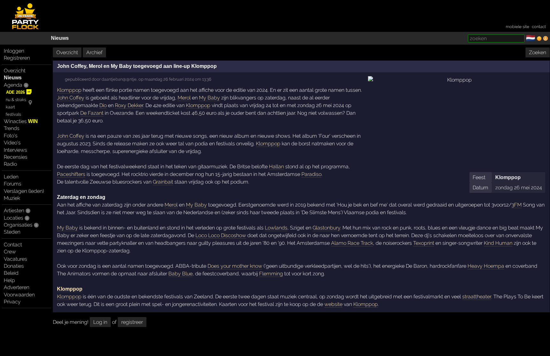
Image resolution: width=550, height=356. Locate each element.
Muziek (12, 198)
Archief (94, 52)
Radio (10, 164)
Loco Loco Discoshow (220, 235)
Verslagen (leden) (24, 191)
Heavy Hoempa (486, 266)
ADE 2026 (15, 92)
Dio (103, 105)
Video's (12, 143)
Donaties (14, 266)
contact (539, 26)
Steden (12, 232)
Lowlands (276, 228)
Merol (184, 98)
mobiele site (517, 26)
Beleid (11, 273)
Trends (11, 128)
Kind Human (498, 243)
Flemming (271, 274)
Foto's (11, 136)
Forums (12, 184)
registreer (132, 322)
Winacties (21, 121)
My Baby (209, 98)
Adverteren (16, 287)
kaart (10, 107)
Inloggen (14, 51)
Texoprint (423, 243)
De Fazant (91, 113)
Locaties (13, 218)
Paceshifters (71, 174)
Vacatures (15, 259)
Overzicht (14, 71)
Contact (13, 245)
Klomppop (508, 177)
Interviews (15, 150)
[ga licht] (539, 38)
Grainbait (163, 182)
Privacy (12, 302)
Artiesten (14, 210)
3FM (516, 205)
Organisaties (18, 225)
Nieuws (60, 38)
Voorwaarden (19, 295)
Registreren (17, 58)
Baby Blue (180, 274)
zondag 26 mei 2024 (518, 188)
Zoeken (537, 52)
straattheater (476, 297)
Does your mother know (235, 266)
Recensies (15, 157)
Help (9, 280)
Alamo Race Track (352, 243)
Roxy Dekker (129, 105)
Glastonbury (326, 228)
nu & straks (16, 99)
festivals (13, 114)
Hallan (276, 166)
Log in (100, 322)
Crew (10, 252)
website (333, 304)
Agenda (13, 85)
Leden (11, 177)
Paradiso (311, 174)
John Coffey (70, 98)
